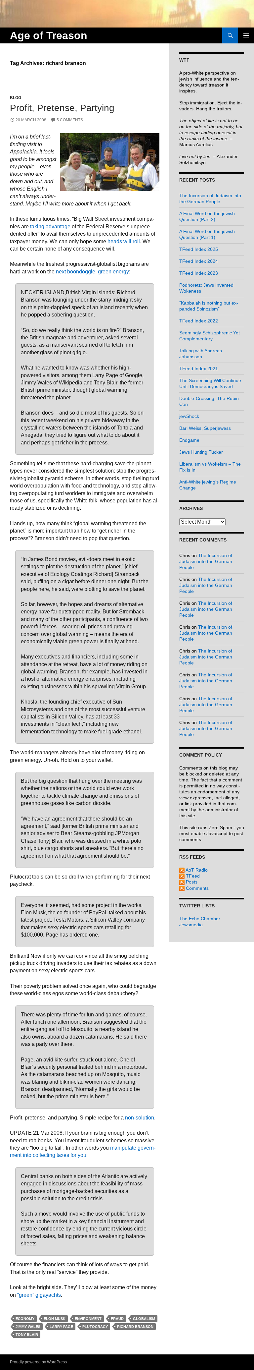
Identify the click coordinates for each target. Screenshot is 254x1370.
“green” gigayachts (39, 1295)
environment (88, 1319)
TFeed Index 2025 (198, 249)
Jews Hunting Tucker (201, 452)
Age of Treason (48, 35)
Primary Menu (246, 35)
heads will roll (123, 241)
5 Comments (70, 120)
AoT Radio (196, 870)
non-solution (139, 1117)
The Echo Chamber (199, 918)
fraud (117, 1319)
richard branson (135, 1327)
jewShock (189, 416)
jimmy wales (28, 1327)
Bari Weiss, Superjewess (205, 428)
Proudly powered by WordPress (38, 1362)
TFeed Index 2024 (198, 261)
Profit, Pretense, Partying (62, 108)
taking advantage (50, 226)
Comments (197, 888)
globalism (144, 1319)
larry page (61, 1327)
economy (25, 1319)
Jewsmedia (191, 924)
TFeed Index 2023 (198, 273)
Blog (15, 97)
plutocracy (95, 1327)
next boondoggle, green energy (92, 271)
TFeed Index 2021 (198, 368)
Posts (191, 882)
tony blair (27, 1335)
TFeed (192, 876)
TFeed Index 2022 (198, 320)
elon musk (54, 1319)
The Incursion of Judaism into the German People (205, 561)
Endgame (189, 440)
